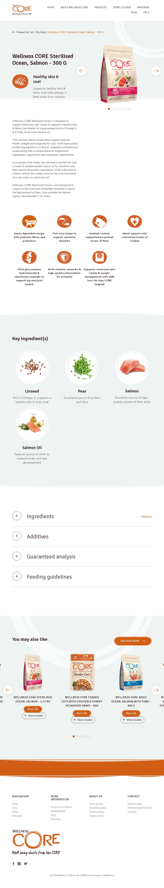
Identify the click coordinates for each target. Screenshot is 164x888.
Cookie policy (96, 816)
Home (50, 7)
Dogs (15, 804)
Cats (14, 808)
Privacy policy (96, 812)
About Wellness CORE (74, 7)
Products (100, 7)
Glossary (146, 516)
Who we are (96, 804)
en (146, 12)
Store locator (122, 7)
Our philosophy (97, 808)
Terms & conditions (61, 807)
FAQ (53, 815)
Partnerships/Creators (140, 808)
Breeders (143, 7)
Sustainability (58, 811)
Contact (132, 812)
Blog (134, 12)
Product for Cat (25, 32)
